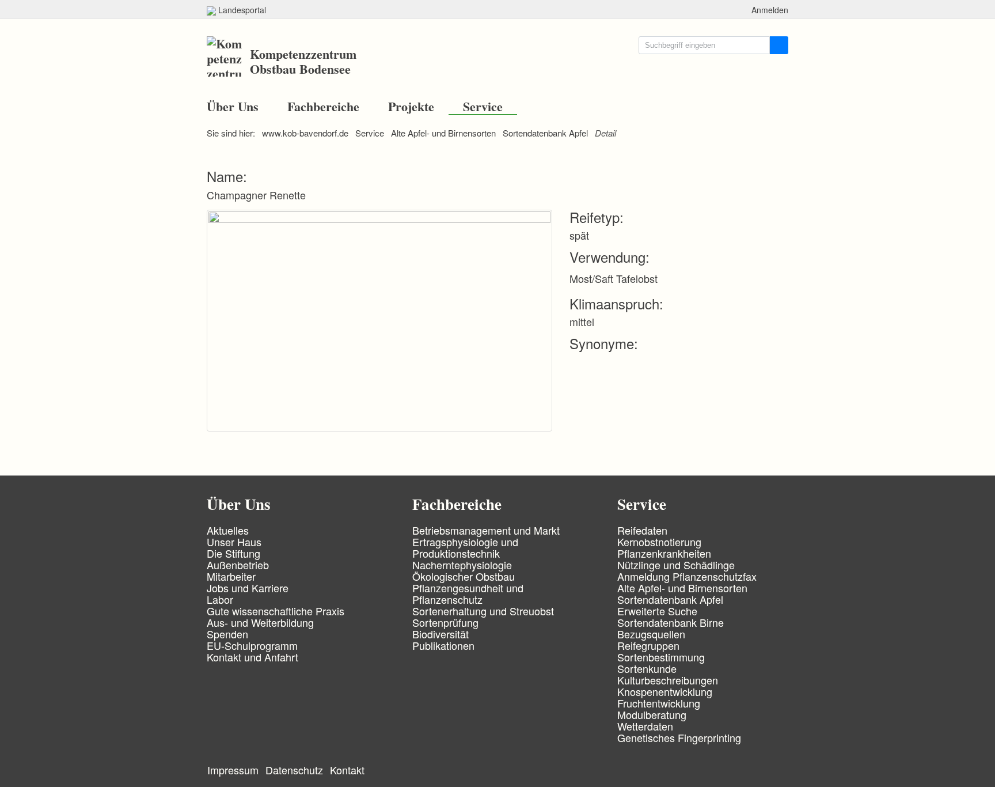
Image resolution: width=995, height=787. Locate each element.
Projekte (411, 106)
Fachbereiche (323, 106)
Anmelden (769, 10)
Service (483, 106)
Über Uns (233, 106)
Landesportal (241, 10)
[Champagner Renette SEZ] (388, 318)
